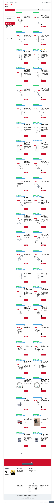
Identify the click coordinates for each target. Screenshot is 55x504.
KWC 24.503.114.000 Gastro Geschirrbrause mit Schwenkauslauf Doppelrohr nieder (44, 52)
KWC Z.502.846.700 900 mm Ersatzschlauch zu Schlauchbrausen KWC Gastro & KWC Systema (45, 362)
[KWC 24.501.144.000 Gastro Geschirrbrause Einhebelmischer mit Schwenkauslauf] (19, 39)
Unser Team (7, 27)
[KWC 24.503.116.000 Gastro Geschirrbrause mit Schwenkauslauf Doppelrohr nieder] (19, 75)
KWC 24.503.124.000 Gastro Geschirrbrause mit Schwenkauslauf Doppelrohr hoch (44, 70)
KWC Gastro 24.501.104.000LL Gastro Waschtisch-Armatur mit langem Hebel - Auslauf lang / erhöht (28, 179)
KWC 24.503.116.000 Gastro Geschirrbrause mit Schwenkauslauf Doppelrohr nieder (27, 70)
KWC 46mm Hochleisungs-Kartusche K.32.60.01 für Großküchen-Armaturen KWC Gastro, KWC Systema (28, 416)
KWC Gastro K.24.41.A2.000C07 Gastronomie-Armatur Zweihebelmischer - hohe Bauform (28, 198)
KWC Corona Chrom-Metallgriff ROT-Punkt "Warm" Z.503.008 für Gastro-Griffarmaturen (27, 435)
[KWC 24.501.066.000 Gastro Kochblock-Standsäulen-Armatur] (37, 112)
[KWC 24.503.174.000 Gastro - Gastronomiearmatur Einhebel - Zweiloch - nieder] (19, 148)
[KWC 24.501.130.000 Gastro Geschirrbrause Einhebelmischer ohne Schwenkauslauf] (19, 57)
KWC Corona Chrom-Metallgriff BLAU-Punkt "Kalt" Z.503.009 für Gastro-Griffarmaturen (45, 435)
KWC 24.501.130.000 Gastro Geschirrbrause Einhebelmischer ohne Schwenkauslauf (27, 52)
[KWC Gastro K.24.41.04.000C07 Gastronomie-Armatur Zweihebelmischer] (37, 185)
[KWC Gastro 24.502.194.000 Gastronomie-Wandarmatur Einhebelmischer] (19, 166)
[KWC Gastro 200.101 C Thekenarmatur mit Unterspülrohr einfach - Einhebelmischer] (37, 330)
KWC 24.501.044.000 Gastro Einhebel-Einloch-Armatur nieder (28, 88)
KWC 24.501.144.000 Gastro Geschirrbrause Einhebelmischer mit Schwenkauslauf (27, 33)
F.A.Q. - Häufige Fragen (9, 38)
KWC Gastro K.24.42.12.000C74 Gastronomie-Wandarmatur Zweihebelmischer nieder (44, 216)
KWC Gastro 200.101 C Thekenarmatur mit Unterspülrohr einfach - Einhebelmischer (45, 325)
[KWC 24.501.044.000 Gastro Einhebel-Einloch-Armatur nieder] (19, 93)
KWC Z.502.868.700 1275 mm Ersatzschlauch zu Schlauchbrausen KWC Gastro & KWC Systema (45, 380)
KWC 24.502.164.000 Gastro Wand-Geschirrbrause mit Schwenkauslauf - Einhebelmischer (27, 125)
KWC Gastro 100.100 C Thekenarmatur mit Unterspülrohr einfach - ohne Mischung (27, 15)
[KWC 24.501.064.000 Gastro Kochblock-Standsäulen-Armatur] (19, 112)
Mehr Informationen (24, 502)
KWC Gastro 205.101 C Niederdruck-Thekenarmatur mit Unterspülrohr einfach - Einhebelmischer (27, 343)
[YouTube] (19, 485)
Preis (6, 16)
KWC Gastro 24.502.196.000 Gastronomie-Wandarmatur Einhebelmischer (44, 161)
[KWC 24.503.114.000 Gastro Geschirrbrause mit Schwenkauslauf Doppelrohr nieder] (37, 57)
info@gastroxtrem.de (46, 0)
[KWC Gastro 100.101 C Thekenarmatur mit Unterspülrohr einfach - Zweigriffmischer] (37, 294)
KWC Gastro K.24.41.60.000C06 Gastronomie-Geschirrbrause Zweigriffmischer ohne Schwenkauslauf (27, 270)
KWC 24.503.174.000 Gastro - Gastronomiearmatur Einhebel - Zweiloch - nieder (27, 143)
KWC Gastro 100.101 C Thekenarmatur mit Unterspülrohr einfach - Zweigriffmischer (45, 289)
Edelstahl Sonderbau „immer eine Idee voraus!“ (9, 33)
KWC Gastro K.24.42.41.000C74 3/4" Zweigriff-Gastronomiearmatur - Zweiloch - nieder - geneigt (45, 234)
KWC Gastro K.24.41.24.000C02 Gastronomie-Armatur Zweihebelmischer (44, 252)
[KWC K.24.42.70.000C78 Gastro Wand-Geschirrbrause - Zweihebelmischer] (37, 130)
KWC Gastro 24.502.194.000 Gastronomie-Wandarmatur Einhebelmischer (26, 161)
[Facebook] (18, 485)
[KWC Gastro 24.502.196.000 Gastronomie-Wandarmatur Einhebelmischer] (37, 166)
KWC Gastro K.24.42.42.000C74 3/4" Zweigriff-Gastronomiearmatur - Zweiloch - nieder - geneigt (27, 252)
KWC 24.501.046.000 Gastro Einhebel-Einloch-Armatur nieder (45, 88)
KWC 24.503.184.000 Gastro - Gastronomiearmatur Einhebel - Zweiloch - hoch (44, 143)
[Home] (32, 5)
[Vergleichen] (24, 23)
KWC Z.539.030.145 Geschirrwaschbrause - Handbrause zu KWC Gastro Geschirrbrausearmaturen (28, 398)
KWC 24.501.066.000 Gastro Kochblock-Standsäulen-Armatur (44, 106)
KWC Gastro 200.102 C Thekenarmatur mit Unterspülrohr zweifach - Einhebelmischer (45, 343)
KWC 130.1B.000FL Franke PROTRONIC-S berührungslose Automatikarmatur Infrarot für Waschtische (45, 398)
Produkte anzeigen (8, 20)
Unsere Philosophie (8, 28)
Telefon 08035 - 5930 (9, 487)
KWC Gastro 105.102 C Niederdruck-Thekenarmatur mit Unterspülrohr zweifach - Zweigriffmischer (28, 325)
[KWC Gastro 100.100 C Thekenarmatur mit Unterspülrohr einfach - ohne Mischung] (19, 20)
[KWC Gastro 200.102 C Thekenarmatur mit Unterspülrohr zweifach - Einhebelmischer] (37, 349)
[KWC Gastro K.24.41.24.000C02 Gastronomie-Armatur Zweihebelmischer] (37, 257)
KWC (24, 13)
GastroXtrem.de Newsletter (10, 25)
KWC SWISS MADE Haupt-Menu (9, 12)
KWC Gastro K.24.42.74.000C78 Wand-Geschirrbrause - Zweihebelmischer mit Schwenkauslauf (28, 289)
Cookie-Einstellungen (20, 470)
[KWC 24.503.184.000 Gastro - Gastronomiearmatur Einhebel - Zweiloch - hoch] (37, 148)
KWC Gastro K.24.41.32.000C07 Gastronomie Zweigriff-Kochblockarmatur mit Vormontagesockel (45, 198)
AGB (17, 474)
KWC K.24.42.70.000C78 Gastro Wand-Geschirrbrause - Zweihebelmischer (44, 125)
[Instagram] (21, 485)
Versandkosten (30, 494)
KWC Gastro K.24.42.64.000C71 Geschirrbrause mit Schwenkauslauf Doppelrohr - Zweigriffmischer (44, 15)
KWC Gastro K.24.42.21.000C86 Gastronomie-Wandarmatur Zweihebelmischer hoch (28, 216)
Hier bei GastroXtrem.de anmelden (27, 463)
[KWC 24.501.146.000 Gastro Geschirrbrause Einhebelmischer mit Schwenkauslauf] (37, 39)
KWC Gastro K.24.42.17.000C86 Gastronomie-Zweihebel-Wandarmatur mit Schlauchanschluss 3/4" (28, 234)
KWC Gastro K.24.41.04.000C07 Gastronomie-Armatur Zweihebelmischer (44, 179)
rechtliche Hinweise (20, 473)
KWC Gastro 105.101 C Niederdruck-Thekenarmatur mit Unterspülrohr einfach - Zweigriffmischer (27, 307)
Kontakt (7, 29)
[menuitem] (48, 2)
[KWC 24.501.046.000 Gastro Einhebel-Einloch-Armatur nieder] (37, 93)
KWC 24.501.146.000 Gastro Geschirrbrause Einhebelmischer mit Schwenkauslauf (44, 33)
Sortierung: (39, 9)
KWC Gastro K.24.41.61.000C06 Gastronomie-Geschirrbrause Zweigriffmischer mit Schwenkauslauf (44, 270)
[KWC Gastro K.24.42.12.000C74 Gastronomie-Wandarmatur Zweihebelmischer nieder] (37, 221)
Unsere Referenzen (8, 26)
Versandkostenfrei (9, 18)
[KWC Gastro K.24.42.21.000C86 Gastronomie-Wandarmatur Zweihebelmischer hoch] (19, 221)
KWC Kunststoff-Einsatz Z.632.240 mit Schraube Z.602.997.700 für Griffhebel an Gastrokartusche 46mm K (45, 416)
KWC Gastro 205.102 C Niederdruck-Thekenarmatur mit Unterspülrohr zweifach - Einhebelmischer (28, 362)
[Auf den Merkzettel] (24, 24)
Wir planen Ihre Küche (32, 474)
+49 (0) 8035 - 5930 (22, 0)
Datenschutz (19, 472)
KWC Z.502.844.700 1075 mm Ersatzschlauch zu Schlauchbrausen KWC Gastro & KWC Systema (27, 380)
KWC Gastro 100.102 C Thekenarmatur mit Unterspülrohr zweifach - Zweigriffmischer (45, 307)
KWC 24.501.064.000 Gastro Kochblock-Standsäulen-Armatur (27, 106)
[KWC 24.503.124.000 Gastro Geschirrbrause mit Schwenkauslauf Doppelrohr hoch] (37, 75)
